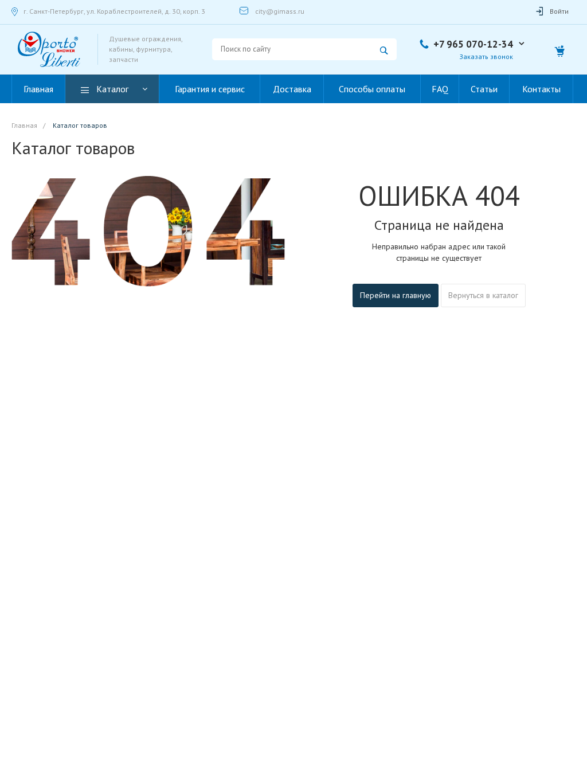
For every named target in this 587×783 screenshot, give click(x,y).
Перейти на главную (395, 295)
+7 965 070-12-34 (473, 44)
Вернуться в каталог (483, 295)
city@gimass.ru (279, 11)
